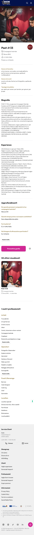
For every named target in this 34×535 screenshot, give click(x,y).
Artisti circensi (5, 324)
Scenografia (4, 370)
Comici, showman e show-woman (11, 330)
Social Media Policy (7, 500)
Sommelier (4, 393)
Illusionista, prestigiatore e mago (10, 339)
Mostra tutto (5, 239)
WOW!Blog (4, 458)
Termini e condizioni (7, 497)
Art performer (5, 322)
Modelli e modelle (6, 365)
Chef (2, 390)
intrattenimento (19, 9)
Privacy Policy (5, 491)
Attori (3, 327)
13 (31, 39)
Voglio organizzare (6, 466)
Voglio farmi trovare (7, 477)
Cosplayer (4, 336)
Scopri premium (6, 483)
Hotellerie (4, 410)
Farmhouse (4, 407)
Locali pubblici (5, 416)
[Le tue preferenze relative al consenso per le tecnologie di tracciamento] (32, 401)
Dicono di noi (5, 455)
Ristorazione (5, 413)
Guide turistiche (6, 353)
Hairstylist (4, 356)
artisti (13, 9)
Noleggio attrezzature (7, 367)
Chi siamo (4, 453)
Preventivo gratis (13, 249)
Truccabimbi (5, 319)
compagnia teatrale (9, 10)
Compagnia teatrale (7, 333)
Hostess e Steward (6, 359)
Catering (4, 388)
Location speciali (6, 402)
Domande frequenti (7, 469)
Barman (3, 382)
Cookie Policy (5, 494)
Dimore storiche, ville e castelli (10, 404)
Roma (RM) (7, 54)
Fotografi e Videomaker (8, 350)
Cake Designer (5, 385)
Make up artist (5, 362)
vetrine (9, 9)
